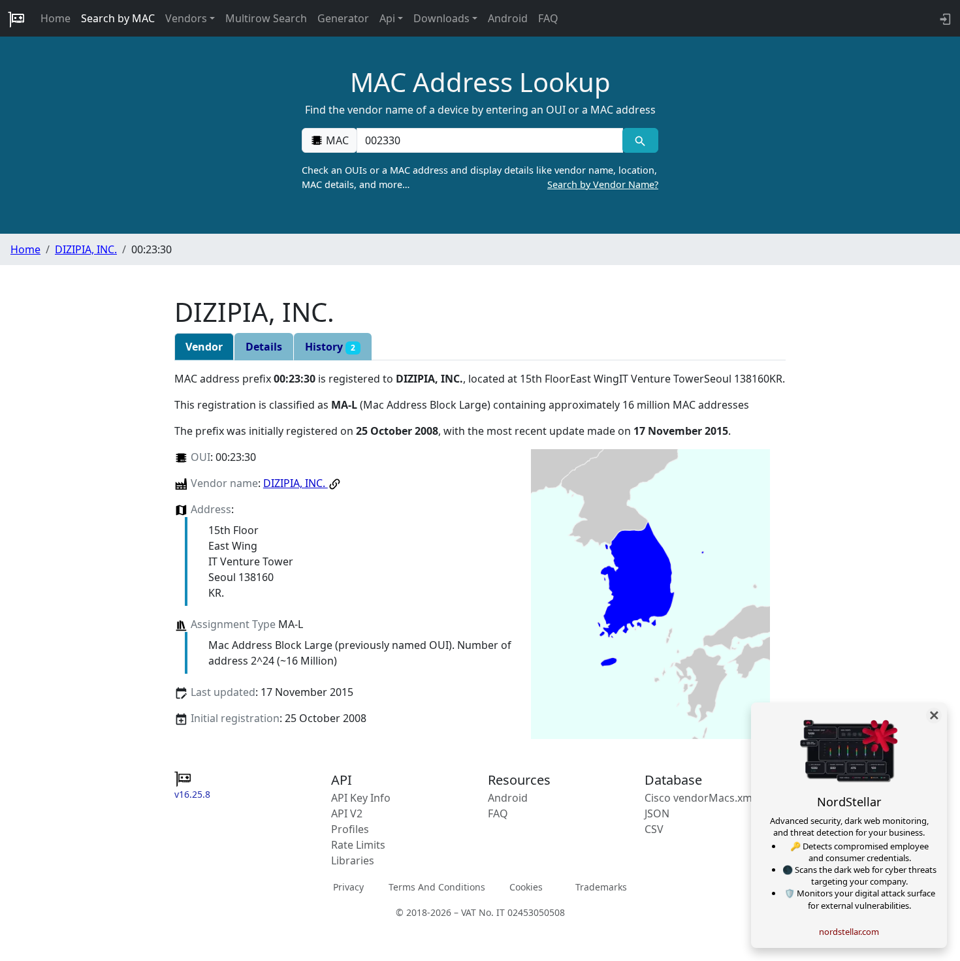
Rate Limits (358, 845)
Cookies (526, 887)
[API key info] (944, 18)
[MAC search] (640, 140)
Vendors (186, 18)
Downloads (441, 18)
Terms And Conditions (437, 887)
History (330, 346)
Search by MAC (118, 18)
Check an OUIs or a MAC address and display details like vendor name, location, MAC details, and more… (480, 177)
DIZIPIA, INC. (86, 249)
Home (55, 18)
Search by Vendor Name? (602, 184)
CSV (654, 829)
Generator (343, 18)
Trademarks (601, 887)
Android (508, 18)
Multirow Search (266, 18)
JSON (657, 813)
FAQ (548, 18)
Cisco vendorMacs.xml (700, 798)
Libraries (352, 860)
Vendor (204, 346)
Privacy (348, 887)
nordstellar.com (849, 931)
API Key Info (361, 798)
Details (264, 346)
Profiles (350, 829)
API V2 (346, 813)
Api (387, 18)
